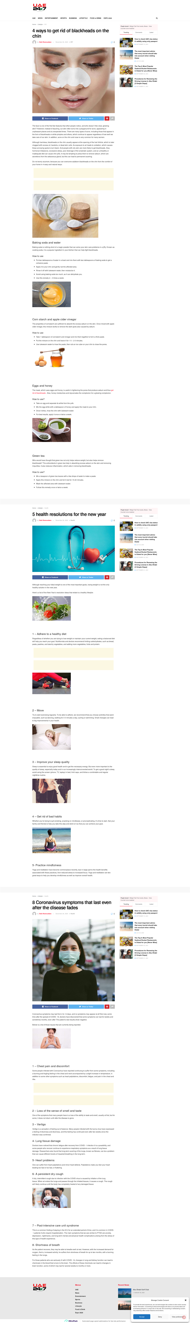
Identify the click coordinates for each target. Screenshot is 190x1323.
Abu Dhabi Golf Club (141, 1289)
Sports (63, 18)
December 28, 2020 (62, 42)
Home (34, 24)
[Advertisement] (90, 7)
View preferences (178, 1317)
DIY (45, 24)
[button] (186, 1300)
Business (73, 18)
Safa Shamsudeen (45, 42)
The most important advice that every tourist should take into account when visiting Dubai (146, 54)
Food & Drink (95, 18)
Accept (141, 1317)
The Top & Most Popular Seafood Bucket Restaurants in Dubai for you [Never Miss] (146, 68)
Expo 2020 (108, 18)
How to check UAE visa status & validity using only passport (146, 40)
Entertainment (51, 18)
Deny (160, 1317)
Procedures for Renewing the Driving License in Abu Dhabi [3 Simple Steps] (146, 81)
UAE (34, 18)
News (40, 18)
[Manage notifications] (184, 1317)
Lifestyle (83, 18)
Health (46, 508)
